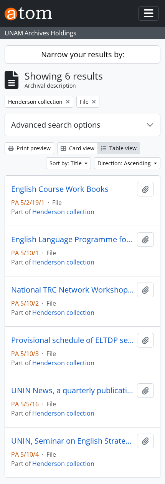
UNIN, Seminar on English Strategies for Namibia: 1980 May (72, 441)
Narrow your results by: (82, 54)
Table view (122, 148)
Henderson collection (63, 212)
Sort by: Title (66, 163)
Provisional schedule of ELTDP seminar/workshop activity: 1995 (72, 340)
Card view (81, 148)
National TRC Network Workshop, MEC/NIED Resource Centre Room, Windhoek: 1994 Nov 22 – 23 (72, 289)
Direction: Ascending (124, 163)
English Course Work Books (60, 189)
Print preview (33, 148)
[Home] (31, 13)
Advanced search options (56, 125)
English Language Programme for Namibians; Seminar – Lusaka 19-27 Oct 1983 (72, 239)
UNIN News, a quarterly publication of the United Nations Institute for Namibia (72, 390)
